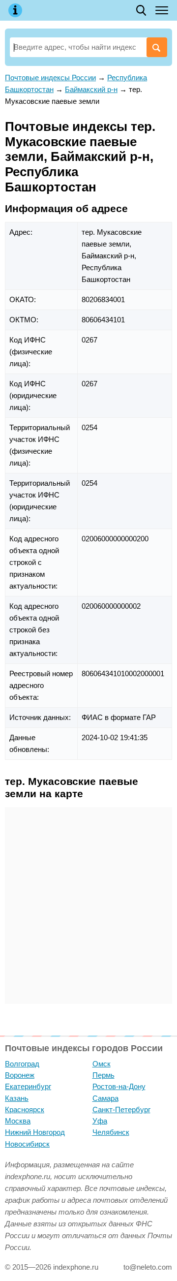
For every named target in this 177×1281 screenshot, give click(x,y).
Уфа (99, 1121)
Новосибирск (27, 1144)
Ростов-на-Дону (119, 1086)
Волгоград (22, 1064)
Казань (17, 1098)
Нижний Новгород (35, 1132)
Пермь (103, 1075)
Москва (17, 1121)
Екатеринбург (28, 1086)
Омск (101, 1064)
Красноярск (24, 1109)
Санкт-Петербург (121, 1109)
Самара (105, 1098)
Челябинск (110, 1132)
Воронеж (19, 1075)
